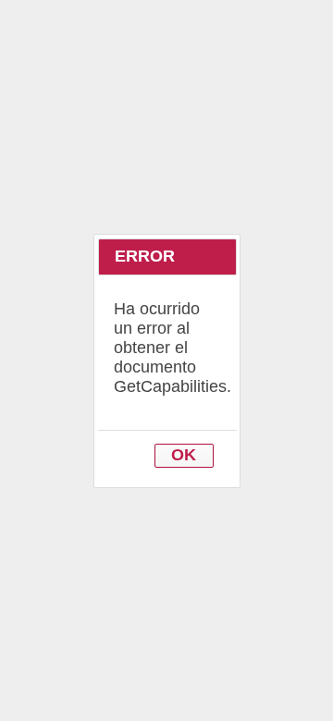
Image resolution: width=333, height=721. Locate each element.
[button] (184, 456)
